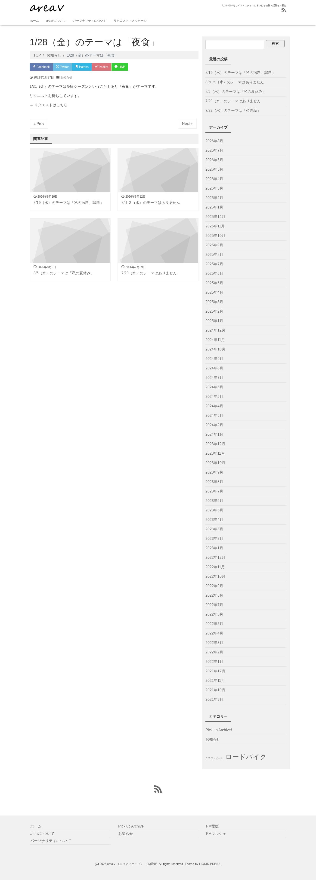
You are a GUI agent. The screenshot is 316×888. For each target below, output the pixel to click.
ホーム (34, 20)
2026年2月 (214, 198)
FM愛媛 (212, 826)
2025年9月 (214, 245)
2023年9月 (214, 472)
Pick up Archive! (218, 730)
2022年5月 (214, 624)
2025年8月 (214, 255)
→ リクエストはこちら (49, 105)
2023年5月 (214, 510)
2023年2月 (214, 539)
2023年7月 (214, 491)
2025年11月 (215, 226)
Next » (187, 124)
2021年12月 (215, 671)
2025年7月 (214, 264)
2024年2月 (214, 425)
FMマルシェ (216, 834)
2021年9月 (214, 699)
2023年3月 (214, 529)
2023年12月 (215, 444)
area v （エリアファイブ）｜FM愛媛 (132, 864)
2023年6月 (214, 501)
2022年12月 (215, 557)
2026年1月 (214, 207)
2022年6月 (214, 614)
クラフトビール (214, 758)
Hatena (83, 67)
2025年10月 (215, 236)
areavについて (56, 20)
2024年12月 (215, 330)
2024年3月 (214, 415)
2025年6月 (214, 273)
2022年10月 (215, 576)
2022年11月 (215, 567)
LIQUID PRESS (209, 864)
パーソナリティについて (89, 20)
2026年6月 (214, 160)
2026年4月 (214, 179)
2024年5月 (214, 397)
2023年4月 (214, 520)
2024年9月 (214, 359)
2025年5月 (214, 283)
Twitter (64, 67)
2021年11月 (215, 681)
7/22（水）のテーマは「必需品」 (233, 110)
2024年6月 (214, 387)
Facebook (43, 67)
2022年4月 (214, 633)
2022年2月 (214, 652)
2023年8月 (214, 482)
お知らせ (66, 77)
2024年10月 (215, 349)
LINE (121, 67)
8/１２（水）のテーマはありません (234, 82)
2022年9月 (214, 586)
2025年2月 (214, 311)
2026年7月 (214, 150)
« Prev (39, 124)
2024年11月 (215, 340)
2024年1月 (214, 434)
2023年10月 (215, 463)
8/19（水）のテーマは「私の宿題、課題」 (240, 73)
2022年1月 (214, 662)
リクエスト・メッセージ (130, 20)
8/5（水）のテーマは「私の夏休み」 (235, 92)
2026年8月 (214, 141)
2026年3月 (214, 188)
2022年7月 (214, 605)
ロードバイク (246, 757)
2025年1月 (214, 321)
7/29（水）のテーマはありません (233, 101)
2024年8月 (214, 368)
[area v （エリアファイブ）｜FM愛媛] (47, 8)
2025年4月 (214, 292)
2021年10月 (215, 690)
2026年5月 (214, 169)
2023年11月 (215, 453)
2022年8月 (214, 595)
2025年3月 (214, 302)
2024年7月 (214, 378)
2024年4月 (214, 406)
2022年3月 (214, 643)
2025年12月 (215, 217)
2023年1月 (214, 548)
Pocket (103, 67)
